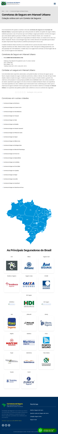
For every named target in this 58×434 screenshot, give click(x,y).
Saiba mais (29, 225)
